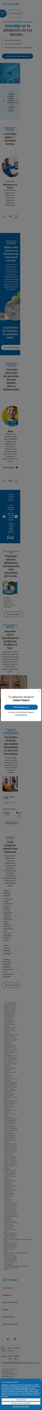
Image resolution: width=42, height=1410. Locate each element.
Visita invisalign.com (21, 707)
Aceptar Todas (21, 1400)
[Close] (38, 691)
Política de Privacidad (21, 1388)
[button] (40, 1380)
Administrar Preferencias (21, 1406)
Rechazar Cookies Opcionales (21, 1403)
